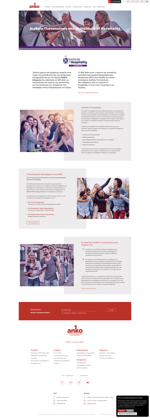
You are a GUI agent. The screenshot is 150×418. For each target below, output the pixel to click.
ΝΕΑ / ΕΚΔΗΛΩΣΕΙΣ (68, 375)
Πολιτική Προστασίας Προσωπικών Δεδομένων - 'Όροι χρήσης (80, 414)
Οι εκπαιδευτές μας (60, 358)
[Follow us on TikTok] (142, 1)
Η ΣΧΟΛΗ (68, 7)
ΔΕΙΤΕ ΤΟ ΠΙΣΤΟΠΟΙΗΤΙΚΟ (88, 288)
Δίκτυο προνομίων (82, 368)
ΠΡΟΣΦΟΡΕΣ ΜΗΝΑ (58, 7)
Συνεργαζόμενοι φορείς (84, 365)
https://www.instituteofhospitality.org (88, 92)
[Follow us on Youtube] (88, 384)
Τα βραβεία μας (35, 363)
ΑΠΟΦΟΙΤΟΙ (88, 7)
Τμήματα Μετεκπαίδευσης (39, 355)
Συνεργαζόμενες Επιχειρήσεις (86, 353)
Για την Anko (57, 353)
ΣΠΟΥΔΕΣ (48, 7)
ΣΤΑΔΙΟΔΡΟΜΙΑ (77, 7)
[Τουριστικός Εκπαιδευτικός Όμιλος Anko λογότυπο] (34, 6)
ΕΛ (123, 1)
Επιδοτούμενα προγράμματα (40, 360)
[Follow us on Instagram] (137, 1)
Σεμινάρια (34, 358)
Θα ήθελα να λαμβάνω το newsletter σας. (75, 313)
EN (128, 1)
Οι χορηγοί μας (81, 362)
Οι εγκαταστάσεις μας (61, 355)
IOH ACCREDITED (33, 222)
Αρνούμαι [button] (130, 410)
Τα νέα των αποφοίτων (106, 358)
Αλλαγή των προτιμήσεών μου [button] (127, 413)
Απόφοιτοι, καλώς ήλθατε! (107, 353)
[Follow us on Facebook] (132, 1)
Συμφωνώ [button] (122, 410)
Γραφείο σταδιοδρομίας (84, 355)
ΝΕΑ (94, 7)
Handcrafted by (105, 414)
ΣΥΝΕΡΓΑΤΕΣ (101, 7)
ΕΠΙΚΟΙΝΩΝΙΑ (84, 375)
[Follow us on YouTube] (147, 1)
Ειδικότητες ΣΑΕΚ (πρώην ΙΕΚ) (40, 353)
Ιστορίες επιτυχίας (105, 355)
